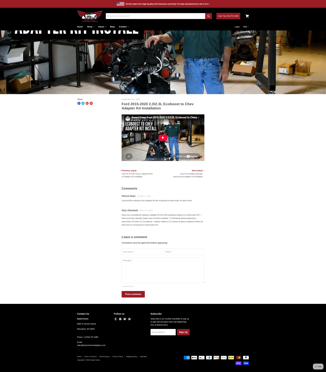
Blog (112, 27)
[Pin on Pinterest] (91, 103)
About (101, 27)
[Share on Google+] (87, 103)
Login (237, 27)
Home (80, 27)
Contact (123, 27)
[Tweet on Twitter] (83, 103)
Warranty (143, 356)
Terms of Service (90, 356)
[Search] (208, 16)
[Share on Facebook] (78, 103)
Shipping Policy (131, 356)
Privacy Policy (117, 356)
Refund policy (105, 356)
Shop (90, 27)
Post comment (133, 294)
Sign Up (183, 332)
